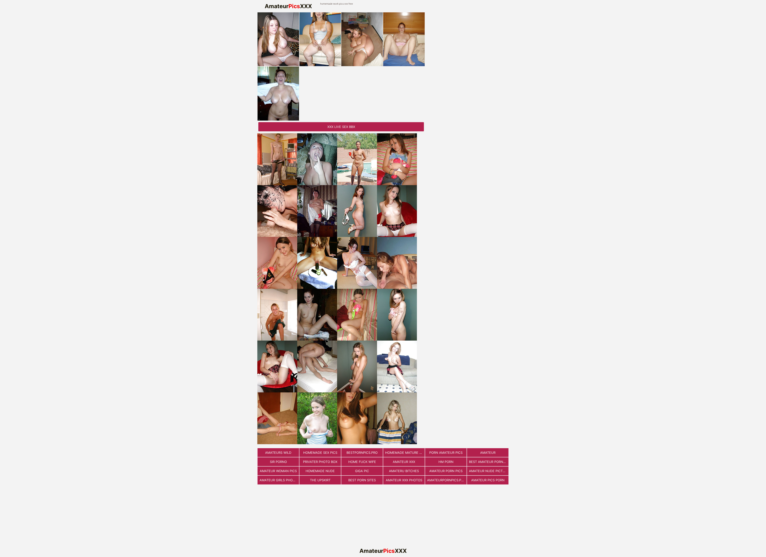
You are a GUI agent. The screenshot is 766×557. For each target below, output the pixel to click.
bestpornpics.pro (362, 453)
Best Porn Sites (362, 480)
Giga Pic (362, 471)
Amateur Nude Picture (488, 471)
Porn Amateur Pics (446, 453)
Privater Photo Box (320, 462)
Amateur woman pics (278, 471)
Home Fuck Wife (362, 462)
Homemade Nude (320, 471)
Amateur (488, 453)
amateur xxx (404, 462)
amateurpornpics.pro (446, 480)
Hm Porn (445, 462)
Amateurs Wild (278, 453)
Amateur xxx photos (404, 480)
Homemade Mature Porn (405, 453)
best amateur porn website (488, 462)
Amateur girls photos (279, 480)
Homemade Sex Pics (320, 453)
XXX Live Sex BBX (341, 127)
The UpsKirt (320, 480)
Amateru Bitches (404, 471)
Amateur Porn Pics (446, 471)
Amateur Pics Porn (487, 480)
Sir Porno (278, 462)
